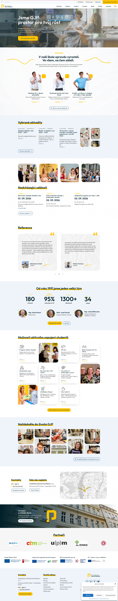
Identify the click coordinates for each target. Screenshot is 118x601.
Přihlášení (80, 2)
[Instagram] (87, 581)
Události (67, 6)
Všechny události (25, 213)
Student (76, 6)
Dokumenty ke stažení (49, 583)
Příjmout (88, 595)
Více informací (22, 208)
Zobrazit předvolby (110, 595)
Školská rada (46, 591)
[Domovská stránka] (7, 6)
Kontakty (108, 6)
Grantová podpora (48, 589)
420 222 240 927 (18, 486)
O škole (100, 6)
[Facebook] (94, 581)
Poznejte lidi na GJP (55, 323)
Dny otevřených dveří (66, 587)
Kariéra (67, 323)
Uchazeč (84, 6)
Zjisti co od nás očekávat (60, 108)
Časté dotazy (63, 580)
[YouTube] (98, 581)
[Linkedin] (90, 581)
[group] (14, 543)
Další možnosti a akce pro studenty (59, 410)
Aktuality (59, 6)
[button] (115, 584)
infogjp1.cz (15, 484)
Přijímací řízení (64, 589)
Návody (45, 580)
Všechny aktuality (25, 151)
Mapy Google (35, 490)
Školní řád (62, 578)
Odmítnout (99, 595)
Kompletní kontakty (18, 490)
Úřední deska (46, 587)
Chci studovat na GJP (109, 2)
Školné (62, 585)
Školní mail (89, 2)
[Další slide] (62, 274)
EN (115, 6)
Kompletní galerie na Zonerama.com (88, 459)
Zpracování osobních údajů (104, 598)
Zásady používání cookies (93, 598)
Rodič (92, 6)
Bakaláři (98, 2)
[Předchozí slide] (55, 274)
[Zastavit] (59, 274)
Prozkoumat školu (27, 521)
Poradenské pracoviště (66, 583)
